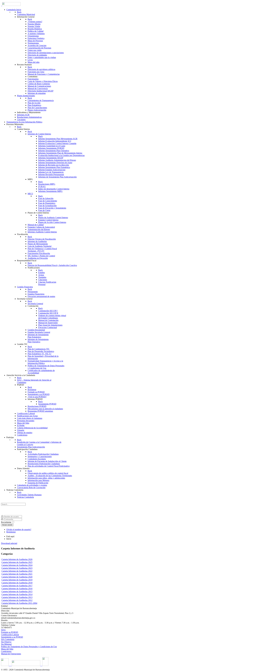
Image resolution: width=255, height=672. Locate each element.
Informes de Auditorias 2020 (20, 577)
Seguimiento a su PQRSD (12, 637)
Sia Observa (6, 642)
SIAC (3, 630)
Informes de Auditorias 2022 (20, 571)
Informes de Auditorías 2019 (20, 580)
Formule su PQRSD (9, 632)
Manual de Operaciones (11, 654)
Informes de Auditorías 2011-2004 (22, 603)
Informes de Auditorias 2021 (20, 574)
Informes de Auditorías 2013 (20, 597)
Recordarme (6, 522)
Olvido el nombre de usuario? (18, 529)
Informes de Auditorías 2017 (20, 586)
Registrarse (11, 532)
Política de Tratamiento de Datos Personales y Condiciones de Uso (29, 646)
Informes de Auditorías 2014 (20, 594)
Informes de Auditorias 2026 (20, 559)
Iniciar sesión (7, 525)
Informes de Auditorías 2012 (20, 600)
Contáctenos (6, 651)
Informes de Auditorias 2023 (20, 568)
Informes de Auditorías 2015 (20, 591)
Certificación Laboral (10, 635)
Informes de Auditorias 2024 (20, 565)
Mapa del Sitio (7, 649)
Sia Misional (6, 644)
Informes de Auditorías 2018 (20, 583)
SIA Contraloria (7, 639)
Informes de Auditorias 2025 (20, 562)
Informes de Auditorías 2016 (20, 588)
